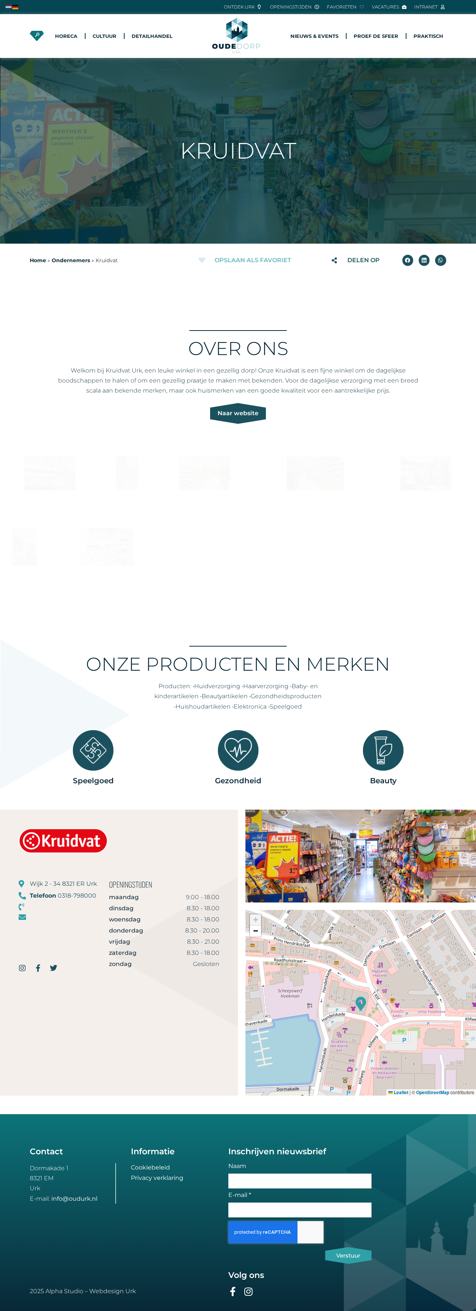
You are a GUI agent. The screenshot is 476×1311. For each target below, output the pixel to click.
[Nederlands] (9, 6)
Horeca (66, 36)
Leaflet (400, 1092)
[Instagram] (248, 1291)
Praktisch (428, 36)
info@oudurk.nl (74, 1198)
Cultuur (104, 36)
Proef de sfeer (376, 36)
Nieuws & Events (314, 36)
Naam (237, 1166)
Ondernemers (71, 260)
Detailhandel (152, 36)
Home (38, 260)
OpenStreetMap (432, 1092)
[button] (407, 260)
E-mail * (239, 1195)
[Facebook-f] (233, 1291)
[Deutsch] (15, 6)
